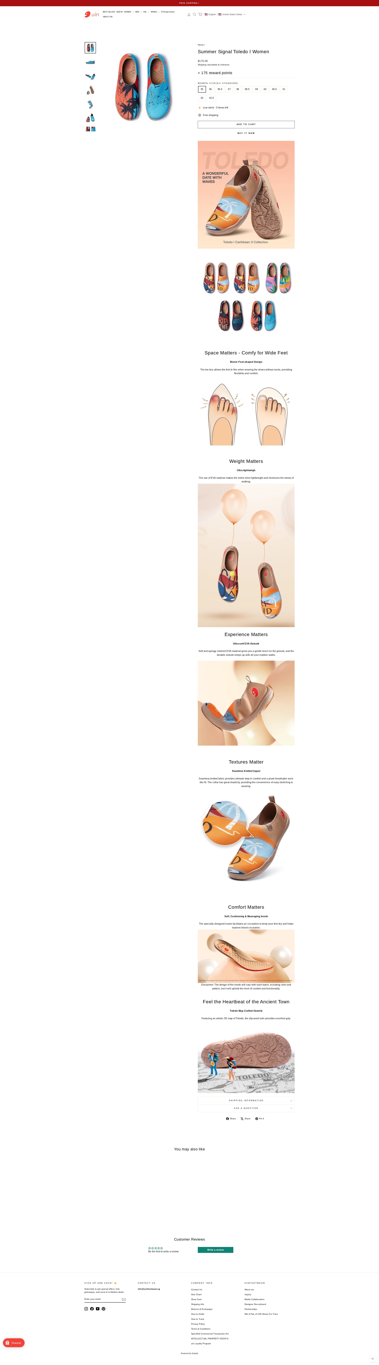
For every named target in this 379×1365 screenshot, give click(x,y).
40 (265, 89)
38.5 (247, 89)
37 (229, 89)
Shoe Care (196, 1299)
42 (202, 98)
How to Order (197, 1314)
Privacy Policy (198, 1324)
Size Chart (196, 1294)
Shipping (202, 65)
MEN (137, 12)
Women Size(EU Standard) (218, 83)
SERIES (154, 12)
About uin (249, 1289)
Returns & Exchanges (202, 1309)
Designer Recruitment (255, 1304)
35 (202, 89)
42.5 (211, 98)
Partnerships (251, 1309)
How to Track (197, 1319)
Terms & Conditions (200, 1329)
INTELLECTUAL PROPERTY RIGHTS (209, 1339)
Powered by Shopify (189, 1353)
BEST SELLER (109, 12)
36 (210, 89)
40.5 (274, 89)
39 (256, 89)
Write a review (215, 1250)
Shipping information (246, 1100)
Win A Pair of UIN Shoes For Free (261, 1314)
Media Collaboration (255, 1299)
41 (283, 89)
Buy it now (246, 133)
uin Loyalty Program (201, 1343)
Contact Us (196, 1289)
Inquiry (248, 1294)
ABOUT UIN (108, 17)
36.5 (219, 89)
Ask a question (246, 1108)
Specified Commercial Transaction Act (210, 1334)
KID (145, 12)
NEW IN (119, 12)
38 (237, 89)
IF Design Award (167, 12)
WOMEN (128, 12)
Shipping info (197, 1304)
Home (201, 45)
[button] (225, 14)
